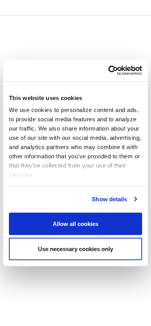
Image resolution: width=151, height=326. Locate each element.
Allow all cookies (75, 223)
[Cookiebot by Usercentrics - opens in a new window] (108, 71)
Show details (109, 199)
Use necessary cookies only (75, 249)
